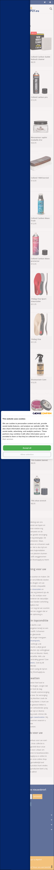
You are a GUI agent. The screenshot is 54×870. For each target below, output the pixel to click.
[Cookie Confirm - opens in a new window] (42, 413)
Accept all (27, 448)
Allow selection (27, 454)
